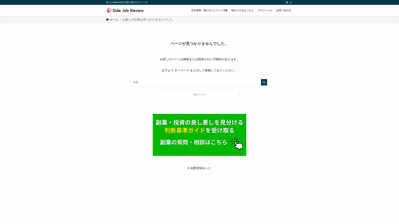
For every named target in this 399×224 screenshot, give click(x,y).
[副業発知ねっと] (125, 10)
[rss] (287, 2)
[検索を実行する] (264, 82)
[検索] (291, 2)
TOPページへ (199, 94)
